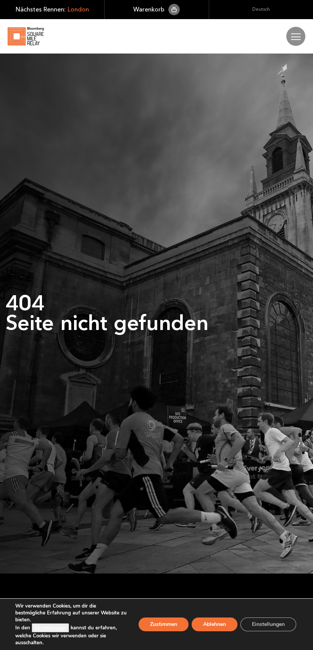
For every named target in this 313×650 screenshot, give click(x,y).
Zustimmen (163, 624)
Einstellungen (50, 627)
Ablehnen (214, 624)
